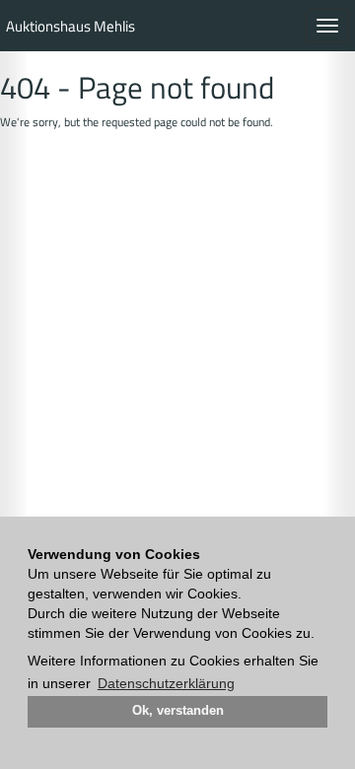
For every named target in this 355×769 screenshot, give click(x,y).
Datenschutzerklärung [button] (166, 683)
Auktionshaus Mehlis (70, 26)
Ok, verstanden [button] (178, 711)
